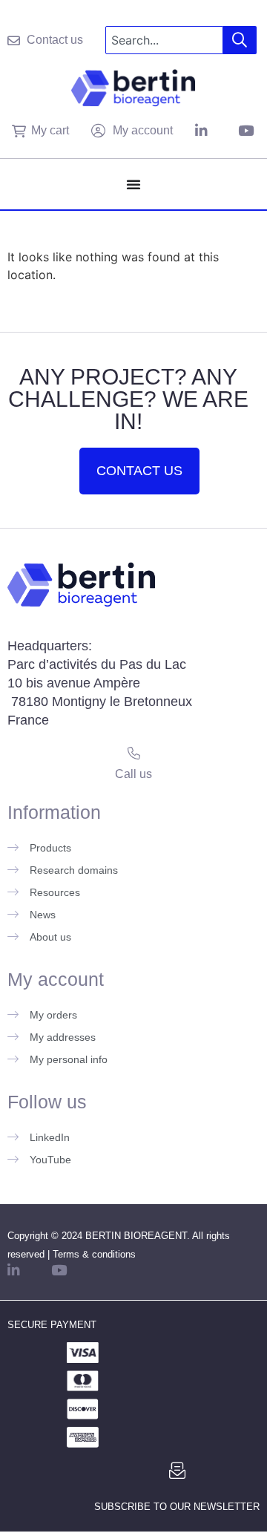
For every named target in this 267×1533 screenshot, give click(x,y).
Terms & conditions (94, 1254)
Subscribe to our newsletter (177, 1506)
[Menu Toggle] (133, 184)
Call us (133, 774)
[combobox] (164, 40)
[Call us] (134, 753)
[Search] (240, 40)
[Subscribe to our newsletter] (177, 1470)
